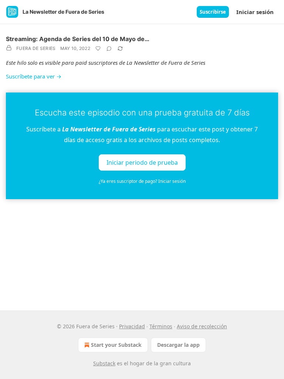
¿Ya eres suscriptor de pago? (142, 181)
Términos (160, 326)
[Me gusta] (98, 48)
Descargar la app (178, 344)
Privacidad (132, 326)
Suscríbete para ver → (33, 76)
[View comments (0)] (109, 48)
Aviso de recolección (202, 326)
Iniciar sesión (255, 12)
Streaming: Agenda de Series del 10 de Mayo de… (77, 39)
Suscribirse (213, 12)
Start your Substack (116, 344)
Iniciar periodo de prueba (142, 162)
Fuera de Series (36, 48)
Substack (104, 363)
